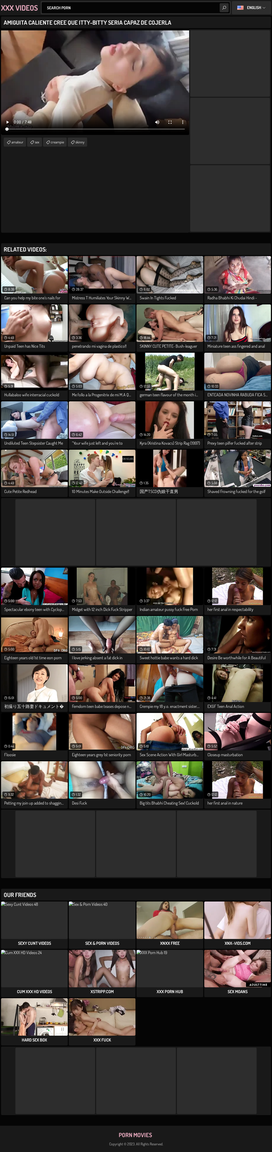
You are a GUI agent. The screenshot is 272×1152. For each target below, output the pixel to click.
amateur (17, 142)
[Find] (224, 7)
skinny (79, 142)
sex (37, 142)
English (254, 7)
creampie (57, 142)
